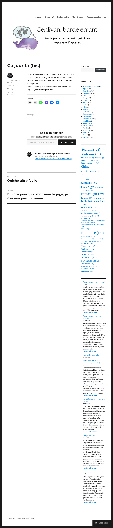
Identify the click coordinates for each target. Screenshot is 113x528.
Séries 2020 (88, 246)
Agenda (85, 89)
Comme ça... (87, 179)
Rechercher (85, 67)
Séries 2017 (86, 241)
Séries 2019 (87, 244)
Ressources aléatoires (96, 17)
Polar (85, 229)
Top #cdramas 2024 (89, 266)
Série (84, 135)
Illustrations (87, 114)
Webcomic (86, 137)
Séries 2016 (99, 239)
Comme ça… (87, 96)
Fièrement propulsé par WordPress (21, 518)
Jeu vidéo (86, 218)
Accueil (39, 17)
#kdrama (91, 154)
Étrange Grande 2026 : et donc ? (94, 282)
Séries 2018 (97, 241)
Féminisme (89, 207)
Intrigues (87, 213)
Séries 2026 (87, 264)
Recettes (86, 128)
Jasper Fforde (86, 216)
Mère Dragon (78, 17)
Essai (85, 105)
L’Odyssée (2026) (89, 436)
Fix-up (85, 109)
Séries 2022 (87, 252)
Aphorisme (87, 91)
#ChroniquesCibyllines (91, 86)
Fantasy (87, 198)
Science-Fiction (87, 239)
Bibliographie (63, 17)
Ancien (94, 160)
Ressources (87, 130)
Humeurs (86, 112)
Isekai (97, 213)
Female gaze (99, 198)
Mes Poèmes (87, 123)
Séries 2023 (87, 254)
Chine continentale (90, 171)
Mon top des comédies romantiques (92, 225)
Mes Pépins (11, 89)
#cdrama (90, 149)
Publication (87, 126)
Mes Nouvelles (88, 119)
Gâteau (95, 210)
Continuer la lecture (90, 313)
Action (85, 160)
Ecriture (86, 100)
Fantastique (11, 94)
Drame (100, 187)
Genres (86, 210)
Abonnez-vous (67, 142)
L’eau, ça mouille (89, 472)
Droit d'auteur (87, 190)
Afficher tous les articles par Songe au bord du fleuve (53, 159)
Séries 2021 (88, 249)
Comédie (89, 182)
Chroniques (87, 93)
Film (84, 107)
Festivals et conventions (93, 203)
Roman (85, 133)
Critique (85, 98)
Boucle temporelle (90, 163)
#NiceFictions (87, 158)
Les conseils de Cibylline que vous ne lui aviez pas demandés (93, 221)
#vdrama (100, 158)
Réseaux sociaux (88, 236)
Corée (88, 187)
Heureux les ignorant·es (91, 355)
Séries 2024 (89, 257)
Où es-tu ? (49, 17)
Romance (92, 233)
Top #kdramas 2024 (89, 269)
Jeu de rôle (97, 216)
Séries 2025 (90, 260)
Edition (85, 103)
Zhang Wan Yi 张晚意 (88, 271)
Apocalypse (11, 92)
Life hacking (87, 116)
